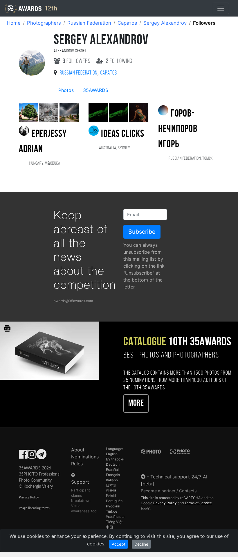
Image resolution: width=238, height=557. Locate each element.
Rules (77, 464)
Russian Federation (89, 23)
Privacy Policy (29, 497)
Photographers (44, 23)
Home (14, 23)
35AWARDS (95, 90)
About (77, 450)
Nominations (85, 457)
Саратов (127, 23)
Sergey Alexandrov (165, 23)
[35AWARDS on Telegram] (41, 456)
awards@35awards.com (73, 301)
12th (50, 8)
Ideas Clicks (122, 134)
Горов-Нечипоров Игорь (177, 129)
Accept (118, 544)
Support (80, 482)
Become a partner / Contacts (169, 490)
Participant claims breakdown (80, 495)
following (119, 61)
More (136, 403)
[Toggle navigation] (221, 8)
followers (77, 61)
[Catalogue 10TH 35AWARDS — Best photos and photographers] (49, 350)
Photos (66, 90)
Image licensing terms (34, 508)
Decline (141, 544)
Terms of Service (198, 503)
